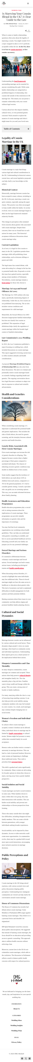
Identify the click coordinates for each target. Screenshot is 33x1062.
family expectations (15, 733)
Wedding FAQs (16, 10)
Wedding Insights (16, 1025)
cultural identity (25, 675)
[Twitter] (25, 1058)
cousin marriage (16, 49)
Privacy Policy (17, 1042)
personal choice (17, 762)
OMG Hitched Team (11, 23)
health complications (16, 568)
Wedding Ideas (16, 1020)
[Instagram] (29, 1058)
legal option (6, 283)
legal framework (20, 81)
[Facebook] (22, 1058)
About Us (16, 1009)
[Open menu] (28, 3)
